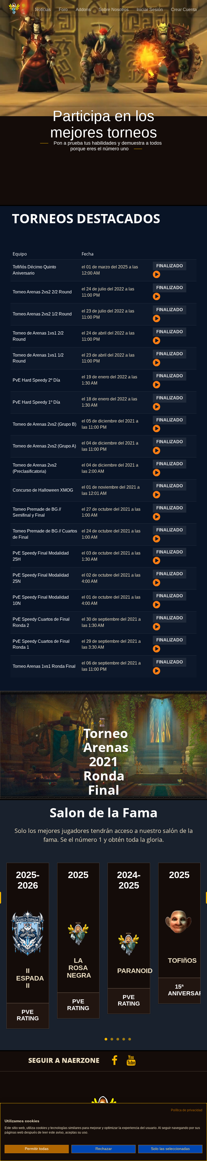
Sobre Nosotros (114, 9)
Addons (83, 9)
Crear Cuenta (184, 9)
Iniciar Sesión (150, 9)
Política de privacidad (186, 1110)
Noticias (43, 9)
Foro (63, 9)
